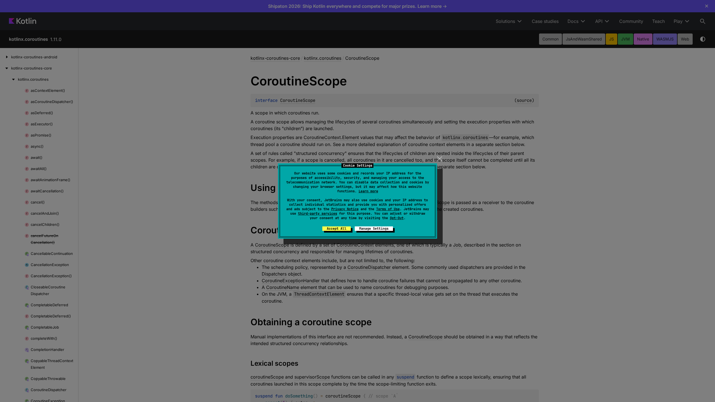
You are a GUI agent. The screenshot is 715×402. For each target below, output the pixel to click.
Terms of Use (388, 209)
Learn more (368, 191)
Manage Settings (374, 228)
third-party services (317, 213)
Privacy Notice (345, 209)
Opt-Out (397, 218)
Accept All (336, 228)
